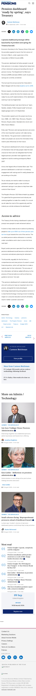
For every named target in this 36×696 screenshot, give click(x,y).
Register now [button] (18, 611)
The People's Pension (16, 321)
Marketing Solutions (8, 634)
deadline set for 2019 (26, 86)
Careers (4, 644)
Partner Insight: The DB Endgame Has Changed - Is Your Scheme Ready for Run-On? (20, 566)
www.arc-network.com (8, 690)
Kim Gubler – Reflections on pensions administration (16, 474)
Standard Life (9, 327)
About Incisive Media (8, 637)
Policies (4, 650)
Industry (17, 318)
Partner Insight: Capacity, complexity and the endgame (20, 549)
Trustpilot (2, 621)
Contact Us (5, 631)
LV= (2, 327)
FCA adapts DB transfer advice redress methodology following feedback (17, 370)
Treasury (15, 324)
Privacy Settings (7, 641)
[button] (29, 3)
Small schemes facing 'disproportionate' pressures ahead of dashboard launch (17, 518)
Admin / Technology (6, 318)
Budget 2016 (24, 324)
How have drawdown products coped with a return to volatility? (19, 588)
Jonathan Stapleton (11, 440)
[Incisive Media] (4, 673)
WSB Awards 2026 (18, 605)
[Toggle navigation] (32, 3)
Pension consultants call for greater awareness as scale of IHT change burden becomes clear (19, 557)
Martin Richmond (10, 529)
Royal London (7, 324)
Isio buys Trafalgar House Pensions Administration (15, 429)
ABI (30, 321)
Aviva (25, 321)
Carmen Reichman (13, 22)
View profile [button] (18, 358)
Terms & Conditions (8, 647)
